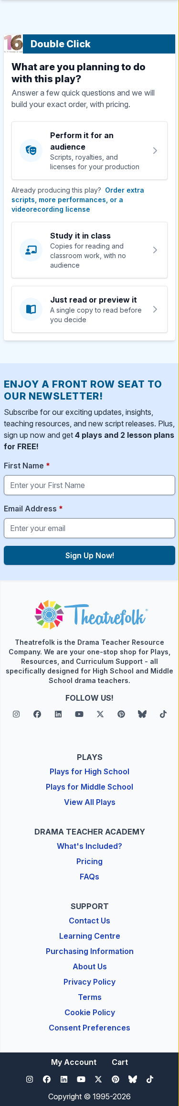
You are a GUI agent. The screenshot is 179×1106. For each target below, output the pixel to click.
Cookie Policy (89, 1012)
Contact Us (89, 920)
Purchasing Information (90, 951)
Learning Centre (89, 936)
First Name (27, 465)
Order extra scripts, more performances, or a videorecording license (77, 199)
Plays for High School (89, 771)
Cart (120, 1062)
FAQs (89, 876)
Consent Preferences (89, 1027)
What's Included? (89, 846)
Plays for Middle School (89, 787)
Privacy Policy (89, 982)
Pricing (89, 861)
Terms (90, 997)
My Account (73, 1062)
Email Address (33, 508)
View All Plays (90, 802)
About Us (90, 966)
